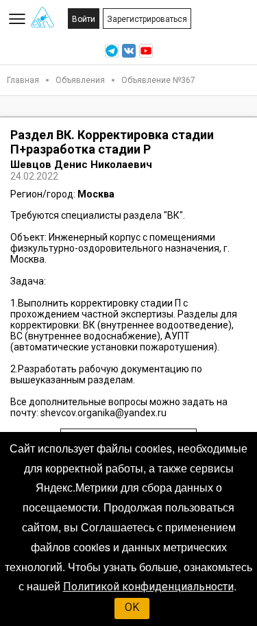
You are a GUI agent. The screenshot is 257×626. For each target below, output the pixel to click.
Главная (23, 80)
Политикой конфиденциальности (148, 586)
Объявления (80, 80)
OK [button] (132, 607)
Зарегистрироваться (147, 19)
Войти (83, 19)
